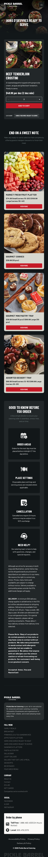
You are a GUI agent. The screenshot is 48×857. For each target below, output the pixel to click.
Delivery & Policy (24, 843)
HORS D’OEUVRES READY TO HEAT (17, 741)
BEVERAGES (9, 766)
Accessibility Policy (17, 839)
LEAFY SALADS (10, 756)
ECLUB (7, 785)
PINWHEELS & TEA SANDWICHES (17, 735)
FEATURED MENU (11, 769)
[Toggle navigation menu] (41, 4)
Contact (7, 782)
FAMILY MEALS (10, 728)
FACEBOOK (8, 801)
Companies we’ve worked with (16, 791)
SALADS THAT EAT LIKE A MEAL (17, 760)
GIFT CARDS (9, 788)
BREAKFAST (9, 731)
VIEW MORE (24, 206)
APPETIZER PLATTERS (13, 738)
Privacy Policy (34, 839)
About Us (7, 779)
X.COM (6, 804)
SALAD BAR (9, 753)
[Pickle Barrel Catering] (13, 5)
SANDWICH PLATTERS (13, 747)
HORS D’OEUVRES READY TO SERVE (27, 116)
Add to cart (24, 106)
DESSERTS (8, 763)
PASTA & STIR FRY (11, 750)
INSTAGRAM (9, 807)
